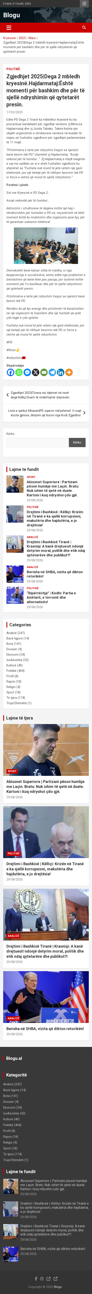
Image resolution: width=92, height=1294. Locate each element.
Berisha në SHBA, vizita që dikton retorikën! (45, 1028)
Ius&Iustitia (14, 660)
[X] (35, 372)
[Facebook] (10, 372)
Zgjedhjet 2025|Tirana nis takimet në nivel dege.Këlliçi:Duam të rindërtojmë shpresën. (40, 395)
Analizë (32, 537)
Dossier (11, 649)
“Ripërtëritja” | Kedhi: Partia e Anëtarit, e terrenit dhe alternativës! (51, 597)
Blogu (11, 15)
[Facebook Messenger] (27, 372)
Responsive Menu (84, 3)
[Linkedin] (60, 372)
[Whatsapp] (19, 372)
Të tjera (11, 698)
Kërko (10, 434)
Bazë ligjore (14, 638)
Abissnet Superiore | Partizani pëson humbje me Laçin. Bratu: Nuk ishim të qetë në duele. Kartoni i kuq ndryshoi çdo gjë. (53, 488)
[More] (69, 372)
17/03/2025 (14, 112)
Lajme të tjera (19, 718)
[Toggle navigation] (9, 28)
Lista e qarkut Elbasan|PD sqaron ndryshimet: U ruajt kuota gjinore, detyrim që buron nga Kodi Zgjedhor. (44, 413)
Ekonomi (12, 654)
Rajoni (10, 681)
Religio (11, 687)
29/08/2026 (35, 500)
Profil (10, 676)
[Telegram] (52, 372)
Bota (9, 644)
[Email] (44, 372)
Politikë (13, 69)
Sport (31, 477)
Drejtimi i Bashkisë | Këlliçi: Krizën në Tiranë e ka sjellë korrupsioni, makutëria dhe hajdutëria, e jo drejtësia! (55, 518)
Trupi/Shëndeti (16, 703)
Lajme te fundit (24, 469)
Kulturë (11, 665)
